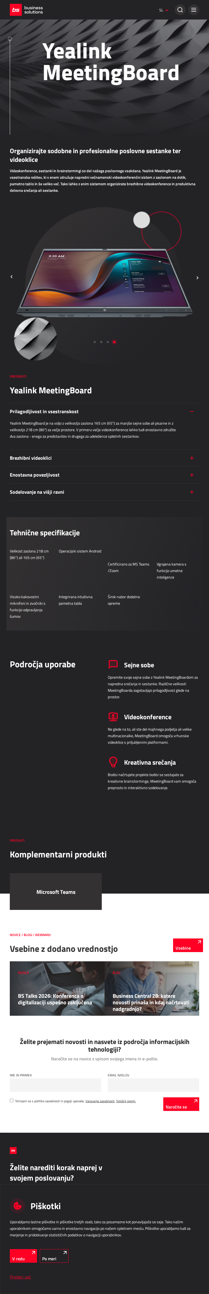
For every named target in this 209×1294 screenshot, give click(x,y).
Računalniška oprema (24, 42)
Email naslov (118, 1075)
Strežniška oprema (22, 49)
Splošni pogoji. (126, 1101)
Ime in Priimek (21, 1075)
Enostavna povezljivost (35, 474)
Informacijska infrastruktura (39, 21)
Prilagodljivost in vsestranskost (44, 411)
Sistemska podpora (23, 65)
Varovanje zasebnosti (100, 1101)
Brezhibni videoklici (31, 457)
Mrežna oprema (20, 57)
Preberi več (20, 1277)
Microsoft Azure (20, 34)
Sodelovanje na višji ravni (37, 491)
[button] (193, 9)
